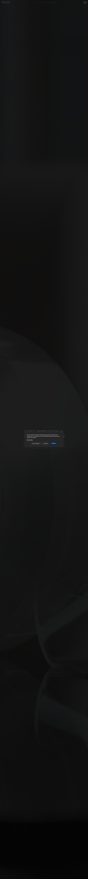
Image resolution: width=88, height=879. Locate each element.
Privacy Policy (30, 439)
